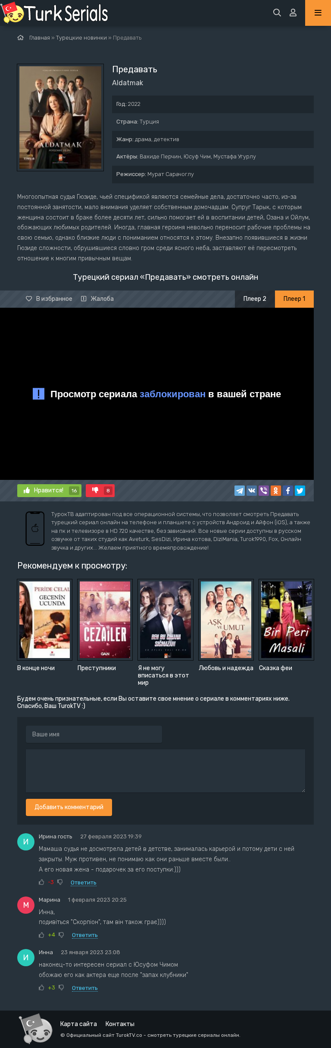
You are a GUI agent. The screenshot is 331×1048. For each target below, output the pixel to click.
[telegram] (239, 490)
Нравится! (55, 490)
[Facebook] (288, 490)
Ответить (84, 882)
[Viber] (264, 490)
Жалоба (102, 299)
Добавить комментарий (68, 807)
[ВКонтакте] (252, 490)
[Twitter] (300, 490)
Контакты (120, 1024)
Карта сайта (78, 1024)
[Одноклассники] (276, 490)
